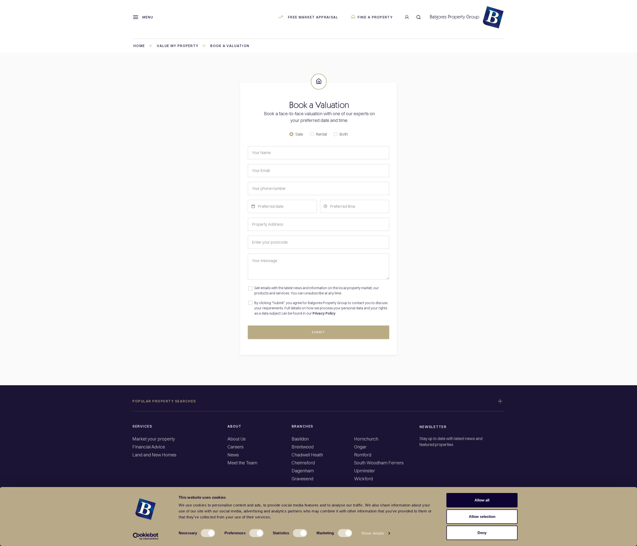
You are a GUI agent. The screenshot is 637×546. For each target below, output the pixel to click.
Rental (321, 134)
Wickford (363, 479)
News (233, 455)
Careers (235, 447)
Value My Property (177, 46)
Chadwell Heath (307, 455)
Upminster (364, 471)
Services (142, 426)
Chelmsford (303, 463)
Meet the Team (242, 463)
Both (344, 134)
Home (139, 46)
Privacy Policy (324, 313)
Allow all (482, 500)
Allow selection (482, 516)
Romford (362, 455)
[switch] (256, 533)
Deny (482, 533)
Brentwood (303, 447)
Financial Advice (148, 447)
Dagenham (303, 471)
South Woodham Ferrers (379, 463)
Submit (318, 332)
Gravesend (302, 479)
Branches (302, 426)
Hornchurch (366, 439)
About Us (236, 439)
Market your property (153, 439)
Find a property (375, 17)
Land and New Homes (154, 455)
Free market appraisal (313, 17)
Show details (372, 533)
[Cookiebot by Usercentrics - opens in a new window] (145, 536)
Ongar (360, 447)
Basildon (300, 439)
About (234, 426)
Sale (299, 134)
